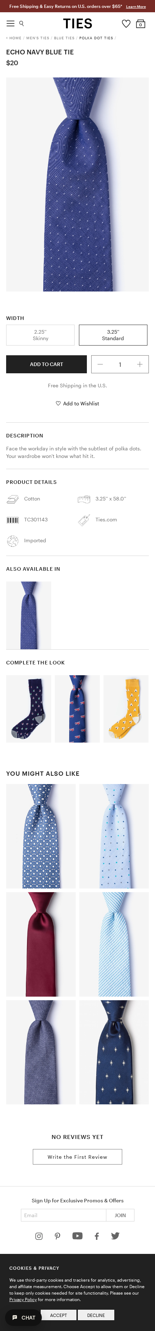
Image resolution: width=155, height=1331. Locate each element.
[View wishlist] (126, 22)
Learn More (136, 6)
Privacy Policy (23, 1299)
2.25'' (40, 335)
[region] (77, 184)
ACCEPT (58, 1315)
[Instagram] (39, 1238)
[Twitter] (115, 1238)
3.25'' (113, 335)
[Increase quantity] (140, 364)
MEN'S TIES (37, 38)
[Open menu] (10, 21)
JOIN (120, 1215)
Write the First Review (77, 1157)
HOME (15, 38)
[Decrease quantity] (100, 364)
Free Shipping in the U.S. (77, 385)
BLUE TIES (64, 38)
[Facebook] (97, 1238)
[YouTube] (78, 1238)
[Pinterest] (58, 1238)
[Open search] (22, 21)
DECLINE (96, 1315)
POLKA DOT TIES (96, 38)
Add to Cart (46, 364)
